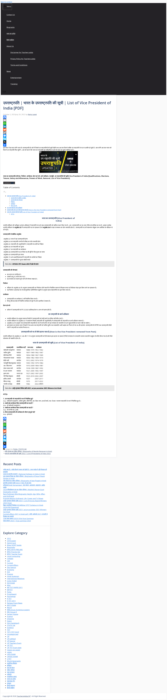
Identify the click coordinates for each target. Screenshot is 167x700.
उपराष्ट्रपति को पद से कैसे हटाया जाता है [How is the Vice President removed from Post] (34, 210)
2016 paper (11, 541)
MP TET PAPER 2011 (15, 587)
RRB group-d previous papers (18, 610)
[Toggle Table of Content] (4, 192)
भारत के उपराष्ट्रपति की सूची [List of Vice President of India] (25, 212)
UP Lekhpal (11, 639)
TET (8, 630)
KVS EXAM (11, 583)
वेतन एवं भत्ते (14, 206)
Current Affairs (12, 565)
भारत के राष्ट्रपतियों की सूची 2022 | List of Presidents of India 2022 (28, 453)
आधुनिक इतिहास (12, 663)
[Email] (58, 120)
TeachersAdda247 (24, 696)
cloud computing (13, 556)
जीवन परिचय (10, 670)
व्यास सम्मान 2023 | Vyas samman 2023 (17, 521)
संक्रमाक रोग (11, 681)
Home (9, 21)
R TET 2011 (11, 601)
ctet (8, 561)
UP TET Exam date (14, 648)
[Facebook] (58, 117)
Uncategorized (12, 634)
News (9, 71)
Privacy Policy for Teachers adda (22, 59)
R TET (9, 599)
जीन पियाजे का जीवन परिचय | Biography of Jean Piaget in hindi (24, 481)
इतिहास (9, 665)
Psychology (11, 596)
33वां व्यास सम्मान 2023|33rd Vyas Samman (18, 518)
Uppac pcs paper (13, 650)
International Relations (15, 578)
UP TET (10, 645)
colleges (10, 558)
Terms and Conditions (18, 65)
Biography (11, 27)
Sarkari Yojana (12, 614)
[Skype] (58, 138)
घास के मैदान (11, 668)
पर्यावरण (9, 674)
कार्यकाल (13, 204)
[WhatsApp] (58, 123)
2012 (9, 538)
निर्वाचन (13, 202)
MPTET (10, 590)
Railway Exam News (14, 603)
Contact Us (11, 15)
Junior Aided (12, 581)
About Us (10, 46)
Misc (9, 585)
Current (10, 563)
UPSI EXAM (11, 654)
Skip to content (6, 2)
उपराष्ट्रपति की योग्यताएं (17, 200)
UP (8, 636)
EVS (8, 572)
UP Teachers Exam (14, 643)
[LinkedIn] (58, 126)
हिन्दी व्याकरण (11, 685)
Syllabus (10, 627)
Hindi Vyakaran (13, 576)
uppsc (9, 652)
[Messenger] (58, 135)
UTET (9, 659)
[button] (4, 92)
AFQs (12, 214)
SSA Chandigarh (13, 623)
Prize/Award (11, 594)
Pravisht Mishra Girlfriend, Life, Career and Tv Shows (23, 498)
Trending (13, 84)
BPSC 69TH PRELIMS (15, 550)
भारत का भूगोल (11, 33)
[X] (58, 141)
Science (10, 616)
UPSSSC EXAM (12, 656)
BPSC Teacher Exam (14, 554)
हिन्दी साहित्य (10, 40)
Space (9, 621)
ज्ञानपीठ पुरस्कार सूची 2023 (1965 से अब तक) (17, 483)
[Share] (58, 145)
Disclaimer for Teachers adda (21, 52)
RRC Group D (12, 612)
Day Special (11, 567)
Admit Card (11, 543)
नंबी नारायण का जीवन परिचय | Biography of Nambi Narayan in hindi (28, 451)
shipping (10, 619)
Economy (10, 570)
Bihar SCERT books (14, 545)
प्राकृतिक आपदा (12, 676)
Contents (9, 183)
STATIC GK (22, 449)
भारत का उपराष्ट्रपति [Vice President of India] (21, 196)
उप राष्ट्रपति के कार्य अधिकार (14, 208)
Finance (10, 574)
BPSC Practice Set (13, 552)
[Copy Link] (58, 132)
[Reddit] (58, 129)
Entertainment (15, 78)
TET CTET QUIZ (13, 632)
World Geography (14, 661)
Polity (15, 449)
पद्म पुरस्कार (10, 672)
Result (9, 607)
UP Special (11, 641)
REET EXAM (11, 605)
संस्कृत (9, 683)
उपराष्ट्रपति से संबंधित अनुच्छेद (18, 198)
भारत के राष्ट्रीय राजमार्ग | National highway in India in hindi (24, 474)
